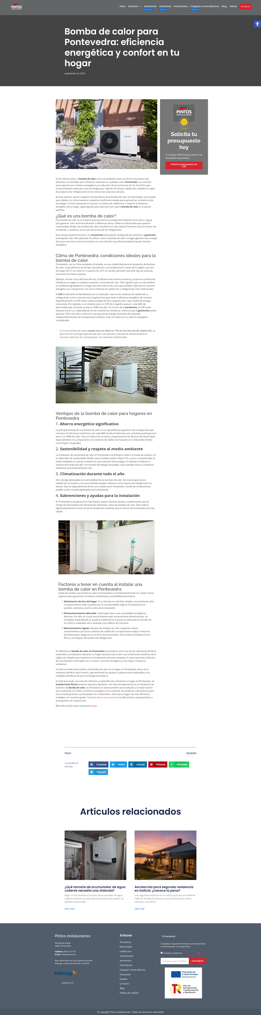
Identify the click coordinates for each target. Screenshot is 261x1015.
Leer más (69, 909)
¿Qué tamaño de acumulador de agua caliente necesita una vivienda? (95, 889)
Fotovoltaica (181, 6)
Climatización (126, 955)
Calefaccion (125, 951)
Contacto (124, 983)
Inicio (122, 6)
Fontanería (125, 942)
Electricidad (126, 946)
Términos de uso (190, 953)
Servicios (133, 6)
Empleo (124, 979)
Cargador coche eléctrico (204, 6)
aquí (94, 705)
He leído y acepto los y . (184, 953)
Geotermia (165, 6)
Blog (224, 6)
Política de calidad (129, 992)
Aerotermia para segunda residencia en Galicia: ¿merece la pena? (164, 889)
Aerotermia (150, 6)
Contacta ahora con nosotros (102, 697)
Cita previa (125, 974)
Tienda (233, 6)
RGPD (202, 953)
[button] (257, 23)
